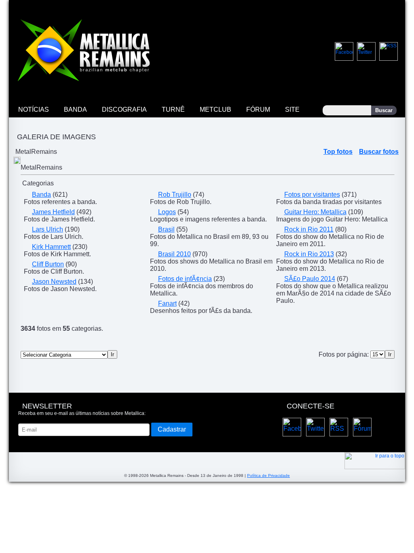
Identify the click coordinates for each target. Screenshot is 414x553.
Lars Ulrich (47, 229)
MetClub (215, 109)
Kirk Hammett (51, 246)
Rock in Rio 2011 (309, 229)
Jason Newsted (54, 281)
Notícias (33, 109)
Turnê (173, 109)
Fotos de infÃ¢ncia (185, 278)
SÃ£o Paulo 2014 (309, 278)
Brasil (166, 229)
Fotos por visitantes (312, 194)
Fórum (258, 109)
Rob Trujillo (174, 194)
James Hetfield (53, 211)
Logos (167, 211)
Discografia (124, 109)
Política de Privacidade (268, 475)
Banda (75, 109)
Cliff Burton (48, 264)
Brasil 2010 (174, 254)
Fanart (167, 303)
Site (292, 109)
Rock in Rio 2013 (309, 254)
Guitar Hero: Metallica (315, 211)
